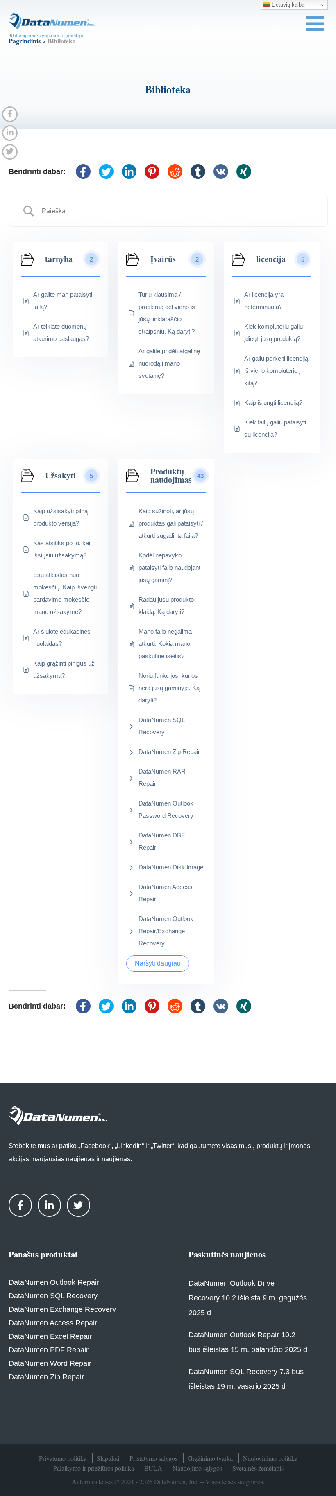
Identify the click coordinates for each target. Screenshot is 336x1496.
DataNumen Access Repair (165, 893)
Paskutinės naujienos (227, 1254)
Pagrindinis (25, 40)
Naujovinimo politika (270, 1458)
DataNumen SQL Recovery (161, 726)
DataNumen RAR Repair (162, 777)
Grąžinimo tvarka (210, 1458)
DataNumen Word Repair (50, 1363)
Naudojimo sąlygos (197, 1468)
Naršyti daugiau (158, 963)
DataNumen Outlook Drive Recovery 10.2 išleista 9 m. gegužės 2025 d (247, 1298)
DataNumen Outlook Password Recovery (165, 809)
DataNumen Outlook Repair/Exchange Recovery (165, 931)
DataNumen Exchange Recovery (62, 1309)
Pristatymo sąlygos (153, 1458)
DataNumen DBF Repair (161, 841)
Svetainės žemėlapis (258, 1468)
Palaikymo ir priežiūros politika (93, 1468)
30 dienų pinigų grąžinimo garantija (46, 35)
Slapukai (108, 1458)
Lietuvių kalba (287, 5)
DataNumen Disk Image (170, 867)
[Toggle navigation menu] (315, 23)
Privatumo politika (62, 1458)
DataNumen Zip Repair (169, 751)
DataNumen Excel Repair (50, 1336)
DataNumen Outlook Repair (54, 1282)
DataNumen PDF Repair (49, 1350)
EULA (153, 1468)
